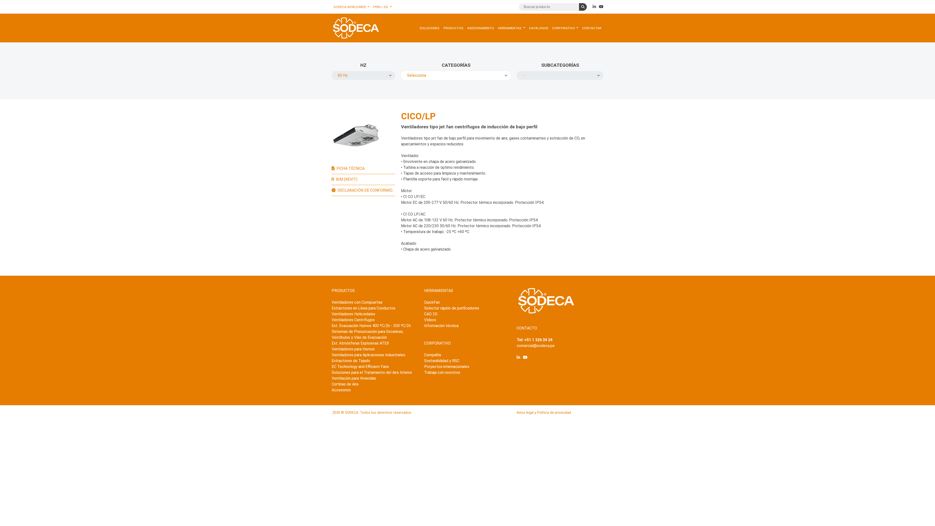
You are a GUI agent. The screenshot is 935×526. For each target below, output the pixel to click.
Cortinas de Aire (345, 384)
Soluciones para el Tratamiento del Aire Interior (372, 372)
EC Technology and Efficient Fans (360, 366)
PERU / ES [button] (381, 7)
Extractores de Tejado (351, 360)
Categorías (456, 65)
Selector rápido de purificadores (451, 308)
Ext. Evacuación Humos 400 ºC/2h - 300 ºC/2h (371, 325)
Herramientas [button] (510, 28)
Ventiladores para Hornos (353, 349)
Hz (363, 65)
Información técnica (441, 325)
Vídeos (430, 320)
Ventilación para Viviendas (354, 378)
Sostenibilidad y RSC (441, 360)
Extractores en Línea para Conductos (363, 308)
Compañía (432, 355)
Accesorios (341, 390)
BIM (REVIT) (346, 179)
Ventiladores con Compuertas (357, 302)
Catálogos (538, 28)
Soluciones (429, 28)
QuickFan (432, 302)
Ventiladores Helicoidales (353, 314)
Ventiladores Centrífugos (353, 320)
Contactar (591, 28)
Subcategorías (560, 65)
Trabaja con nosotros (442, 372)
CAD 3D (431, 314)
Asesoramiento (480, 28)
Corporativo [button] (564, 28)
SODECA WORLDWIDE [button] (350, 7)
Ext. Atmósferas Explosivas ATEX (360, 343)
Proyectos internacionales (446, 366)
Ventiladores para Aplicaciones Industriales (368, 355)
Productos (453, 28)
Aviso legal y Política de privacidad (543, 413)
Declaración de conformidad (366, 190)
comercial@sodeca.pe (536, 345)
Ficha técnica (351, 168)
